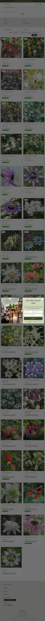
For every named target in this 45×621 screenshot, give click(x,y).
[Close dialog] (42, 299)
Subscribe (33, 318)
